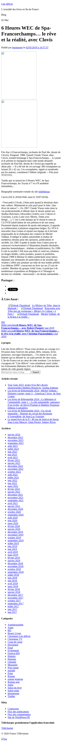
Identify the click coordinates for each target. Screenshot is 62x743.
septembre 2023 (16, 443)
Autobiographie (15, 624)
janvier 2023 (14, 463)
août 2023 (13, 446)
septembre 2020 (16, 514)
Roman (11, 676)
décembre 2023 (15, 437)
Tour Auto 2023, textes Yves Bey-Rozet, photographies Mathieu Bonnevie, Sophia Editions (33, 386)
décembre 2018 (15, 563)
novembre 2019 (15, 534)
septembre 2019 (16, 540)
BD (3, 322)
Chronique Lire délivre (19, 636)
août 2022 (13, 474)
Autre (10, 627)
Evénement (13, 650)
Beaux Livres (14, 633)
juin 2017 (12, 609)
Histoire (12, 656)
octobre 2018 (14, 569)
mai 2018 (12, 580)
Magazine (12, 664)
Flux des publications (18, 711)
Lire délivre (7, 4)
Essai (10, 647)
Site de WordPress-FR (19, 717)
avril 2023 (13, 457)
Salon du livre (15, 687)
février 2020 (14, 526)
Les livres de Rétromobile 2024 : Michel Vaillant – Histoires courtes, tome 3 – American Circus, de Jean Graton (34, 393)
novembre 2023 (15, 440)
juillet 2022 (13, 477)
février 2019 (14, 557)
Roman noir (14, 682)
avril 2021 (13, 503)
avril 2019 (13, 552)
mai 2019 (12, 549)
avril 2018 (13, 583)
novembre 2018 (15, 566)
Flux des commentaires (19, 714)
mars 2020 (13, 523)
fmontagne (17, 47)
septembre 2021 (16, 500)
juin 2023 (12, 451)
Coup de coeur (15, 642)
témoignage (13, 693)
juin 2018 (12, 577)
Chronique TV (15, 639)
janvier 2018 (14, 592)
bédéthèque (44, 191)
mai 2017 (12, 612)
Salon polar (13, 690)
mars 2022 (13, 486)
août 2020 (13, 517)
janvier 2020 (14, 529)
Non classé (13, 667)
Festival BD (14, 653)
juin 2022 (12, 480)
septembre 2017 (16, 603)
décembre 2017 (15, 595)
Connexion (13, 708)
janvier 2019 (14, 560)
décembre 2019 (15, 532)
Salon (10, 684)
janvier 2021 (14, 506)
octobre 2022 (14, 471)
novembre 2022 (15, 469)
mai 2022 (12, 483)
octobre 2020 (14, 512)
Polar (10, 673)
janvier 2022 (14, 492)
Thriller (11, 696)
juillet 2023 (13, 449)
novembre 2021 (15, 497)
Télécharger (7, 728)
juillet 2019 (13, 543)
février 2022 (14, 489)
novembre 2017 (15, 597)
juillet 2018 (13, 575)
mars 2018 (13, 586)
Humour (12, 659)
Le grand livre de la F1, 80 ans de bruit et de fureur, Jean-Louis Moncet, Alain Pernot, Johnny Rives (33, 421)
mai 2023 (12, 454)
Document (13, 644)
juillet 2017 (13, 606)
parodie (11, 670)
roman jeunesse (15, 679)
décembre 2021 (15, 494)
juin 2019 (12, 546)
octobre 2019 (14, 537)
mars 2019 (13, 555)
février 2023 (14, 460)
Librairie (12, 662)
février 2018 (14, 589)
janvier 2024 (14, 434)
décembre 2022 (15, 466)
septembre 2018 (16, 572)
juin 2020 (12, 520)
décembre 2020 (15, 509)
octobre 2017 (14, 600)
